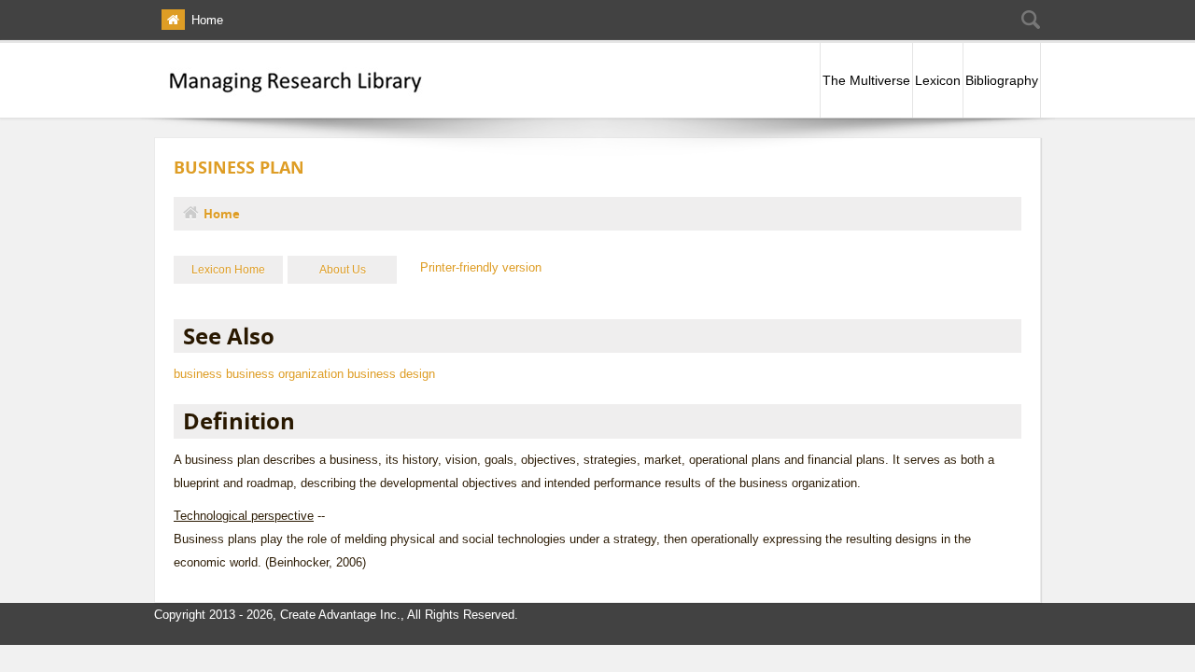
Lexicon (938, 80)
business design (391, 374)
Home (207, 20)
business (198, 374)
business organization (285, 374)
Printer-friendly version (480, 267)
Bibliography (1001, 80)
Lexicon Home (228, 269)
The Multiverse (866, 80)
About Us (342, 269)
